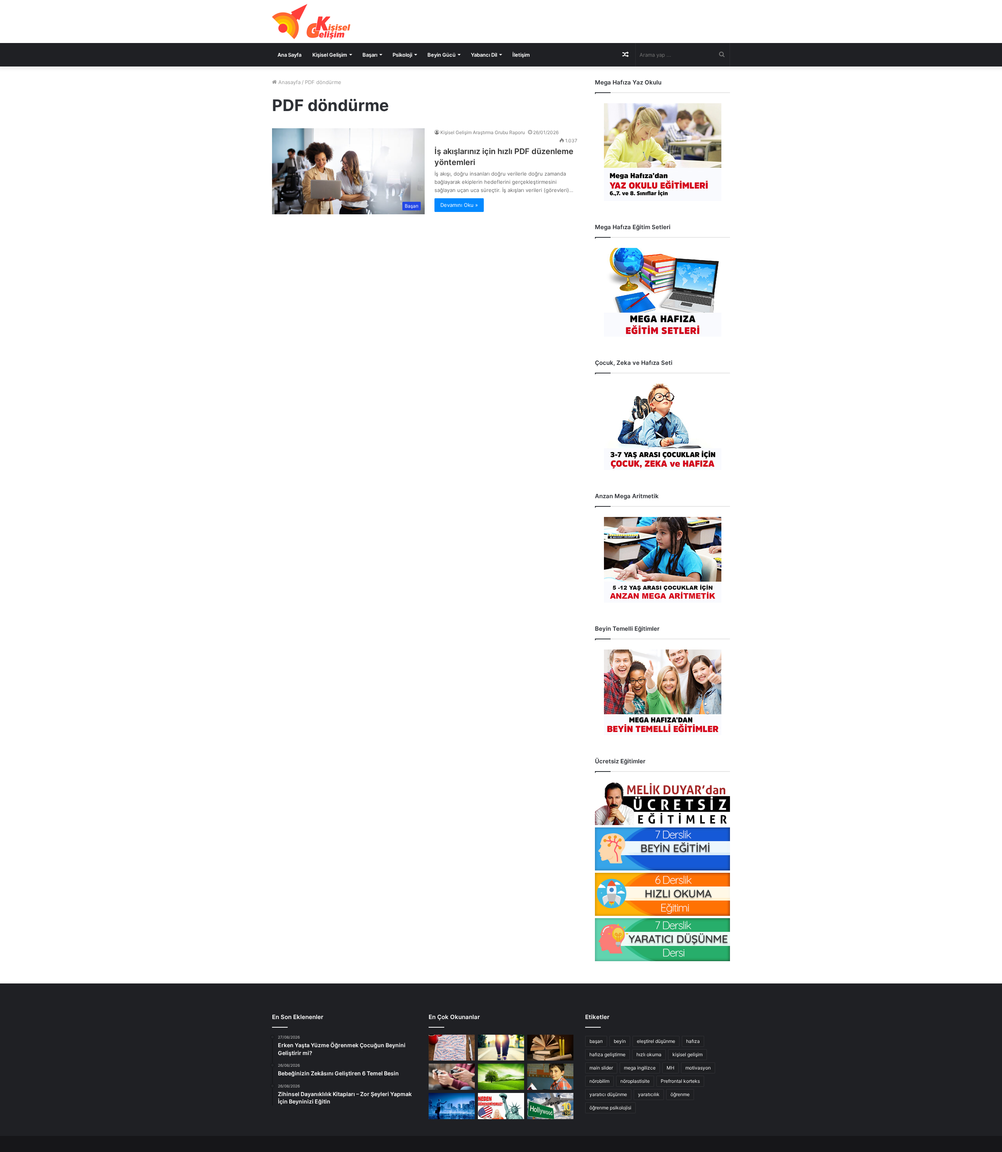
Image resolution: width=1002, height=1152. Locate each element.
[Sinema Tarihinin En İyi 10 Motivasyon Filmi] (550, 1106)
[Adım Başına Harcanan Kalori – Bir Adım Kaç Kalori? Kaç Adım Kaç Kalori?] (501, 1048)
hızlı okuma (648, 1054)
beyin (620, 1041)
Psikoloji (402, 55)
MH (670, 1068)
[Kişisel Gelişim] (311, 21)
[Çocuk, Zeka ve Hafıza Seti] (662, 427)
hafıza (693, 1041)
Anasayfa (289, 82)
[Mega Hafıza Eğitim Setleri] (662, 292)
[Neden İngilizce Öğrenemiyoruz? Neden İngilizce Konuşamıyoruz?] (501, 1106)
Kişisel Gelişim (329, 55)
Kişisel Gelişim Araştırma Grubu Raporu (482, 132)
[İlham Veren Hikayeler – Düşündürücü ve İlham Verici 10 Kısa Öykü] (550, 1048)
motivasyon (698, 1068)
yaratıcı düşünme (608, 1094)
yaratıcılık (649, 1094)
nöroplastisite (635, 1081)
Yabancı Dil (484, 55)
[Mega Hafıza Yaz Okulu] (662, 152)
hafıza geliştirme (607, 1054)
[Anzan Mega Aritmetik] (662, 560)
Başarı (369, 55)
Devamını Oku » (459, 205)
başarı (596, 1041)
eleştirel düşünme (656, 1041)
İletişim (521, 55)
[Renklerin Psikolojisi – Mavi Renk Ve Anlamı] (452, 1106)
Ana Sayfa (289, 55)
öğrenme (680, 1094)
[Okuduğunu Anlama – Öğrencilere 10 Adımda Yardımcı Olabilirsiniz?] (550, 1077)
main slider (601, 1068)
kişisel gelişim (687, 1054)
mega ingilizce (640, 1068)
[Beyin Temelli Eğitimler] (662, 692)
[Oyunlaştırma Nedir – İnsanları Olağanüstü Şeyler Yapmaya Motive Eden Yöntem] (452, 1077)
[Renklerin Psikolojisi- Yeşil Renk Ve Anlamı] (501, 1077)
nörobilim (599, 1081)
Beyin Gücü (441, 55)
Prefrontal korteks (680, 1081)
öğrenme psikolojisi (610, 1108)
